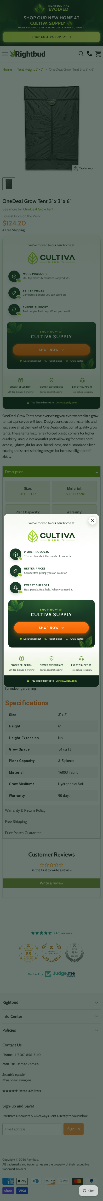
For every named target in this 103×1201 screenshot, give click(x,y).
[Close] (92, 520)
